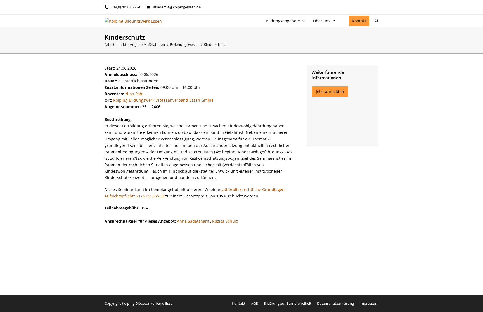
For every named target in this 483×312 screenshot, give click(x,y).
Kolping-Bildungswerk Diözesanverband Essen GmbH (163, 100)
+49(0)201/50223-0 (126, 6)
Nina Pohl (134, 93)
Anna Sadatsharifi (193, 221)
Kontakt (238, 303)
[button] (376, 21)
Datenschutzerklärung (335, 303)
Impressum (368, 303)
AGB (254, 303)
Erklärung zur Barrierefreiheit (287, 303)
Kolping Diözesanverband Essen (148, 303)
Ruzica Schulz (225, 221)
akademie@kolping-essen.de (177, 6)
